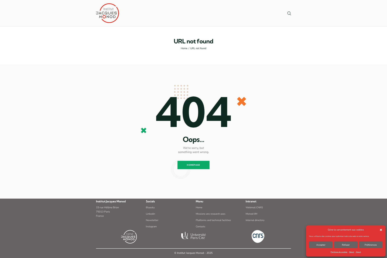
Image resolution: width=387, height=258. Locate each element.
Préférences (371, 244)
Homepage (193, 165)
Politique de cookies (339, 252)
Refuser (346, 244)
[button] (380, 229)
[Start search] (289, 13)
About (351, 252)
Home (184, 48)
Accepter (320, 244)
